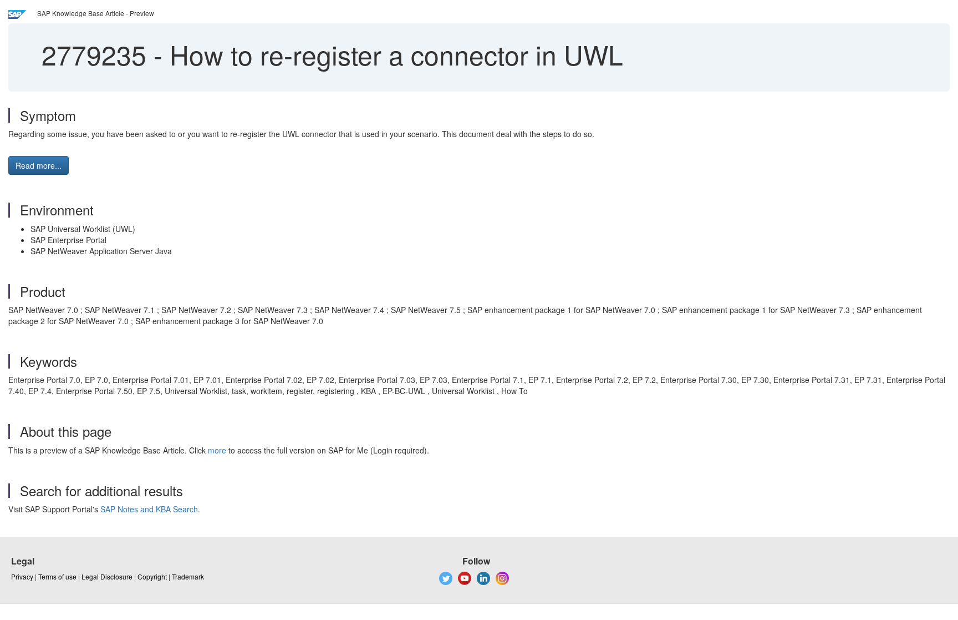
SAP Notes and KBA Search (149, 509)
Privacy (22, 576)
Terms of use (57, 576)
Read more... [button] (39, 165)
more (217, 450)
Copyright (152, 576)
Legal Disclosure (107, 576)
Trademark (188, 576)
